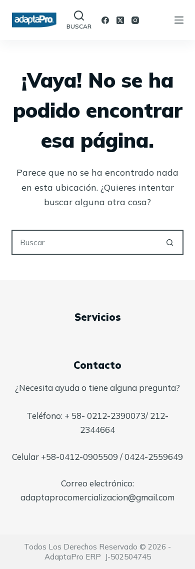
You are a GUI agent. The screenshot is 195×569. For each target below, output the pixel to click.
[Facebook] (105, 20)
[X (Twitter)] (120, 20)
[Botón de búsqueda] (170, 242)
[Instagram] (135, 20)
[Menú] (179, 20)
